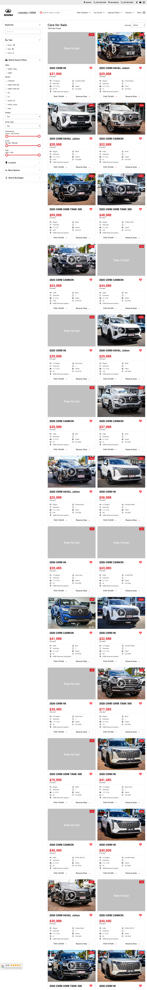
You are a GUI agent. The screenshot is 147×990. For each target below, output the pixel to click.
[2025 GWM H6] (72, 48)
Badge (7, 112)
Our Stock (98, 12)
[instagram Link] (143, 2)
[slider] (6, 136)
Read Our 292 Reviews (13, 968)
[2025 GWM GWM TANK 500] (72, 754)
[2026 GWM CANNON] (72, 401)
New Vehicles (82, 12)
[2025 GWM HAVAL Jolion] (121, 48)
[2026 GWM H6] (121, 472)
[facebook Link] (136, 2)
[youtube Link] (140, 2)
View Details (58, 96)
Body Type (9, 122)
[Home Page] (8, 12)
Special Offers (114, 12)
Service (128, 12)
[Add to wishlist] (91, 68)
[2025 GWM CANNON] (121, 260)
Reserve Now (81, 96)
